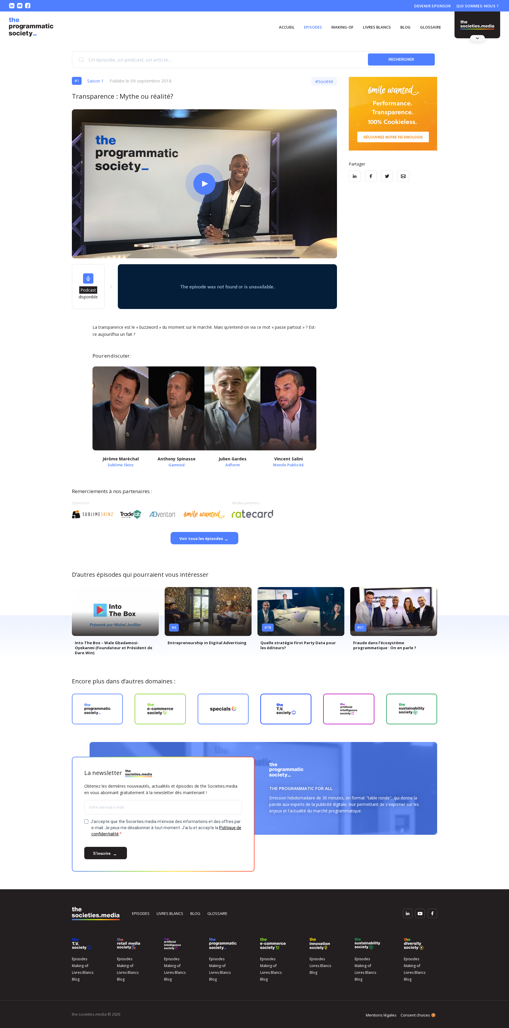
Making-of (342, 27)
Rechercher (401, 59)
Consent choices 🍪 (418, 1015)
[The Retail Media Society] (128, 944)
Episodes (313, 27)
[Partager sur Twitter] (387, 176)
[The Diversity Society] (414, 944)
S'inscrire (102, 853)
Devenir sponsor (432, 6)
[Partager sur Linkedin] (355, 176)
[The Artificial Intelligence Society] (172, 944)
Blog (405, 27)
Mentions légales (381, 1015)
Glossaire (430, 27)
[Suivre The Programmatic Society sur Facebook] (28, 6)
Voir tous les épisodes (201, 538)
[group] (115, 623)
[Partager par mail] (403, 176)
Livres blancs (170, 913)
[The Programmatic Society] (477, 25)
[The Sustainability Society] (367, 944)
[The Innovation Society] (320, 944)
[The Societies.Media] (31, 27)
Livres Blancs (377, 27)
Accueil (287, 27)
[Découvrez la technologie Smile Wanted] (393, 114)
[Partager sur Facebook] (371, 176)
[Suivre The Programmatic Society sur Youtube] (20, 6)
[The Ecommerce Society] (273, 944)
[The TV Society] (81, 944)
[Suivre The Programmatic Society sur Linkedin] (12, 6)
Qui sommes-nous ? (477, 6)
